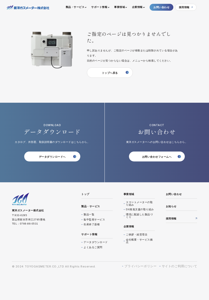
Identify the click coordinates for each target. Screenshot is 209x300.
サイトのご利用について (179, 266)
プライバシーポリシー (140, 266)
